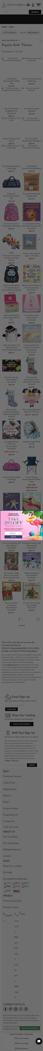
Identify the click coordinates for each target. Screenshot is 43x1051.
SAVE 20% (13, 536)
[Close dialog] (42, 511)
